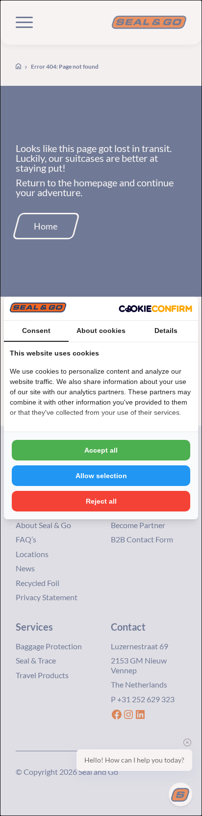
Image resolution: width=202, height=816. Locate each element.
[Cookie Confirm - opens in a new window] (155, 308)
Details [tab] (165, 330)
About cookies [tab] (101, 330)
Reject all (101, 501)
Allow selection (101, 476)
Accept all (101, 450)
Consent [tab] (36, 330)
